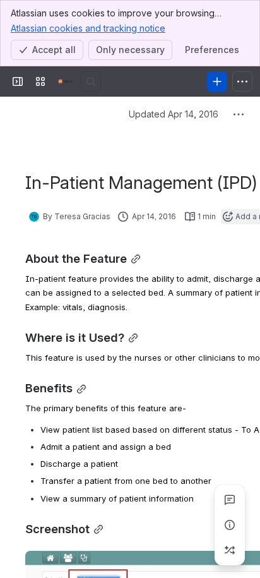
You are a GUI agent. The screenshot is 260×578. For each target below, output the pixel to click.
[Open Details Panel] (230, 525)
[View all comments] (230, 500)
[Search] (91, 81)
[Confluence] (66, 81)
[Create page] (230, 550)
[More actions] (238, 114)
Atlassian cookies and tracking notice (88, 28)
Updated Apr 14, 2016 (173, 114)
